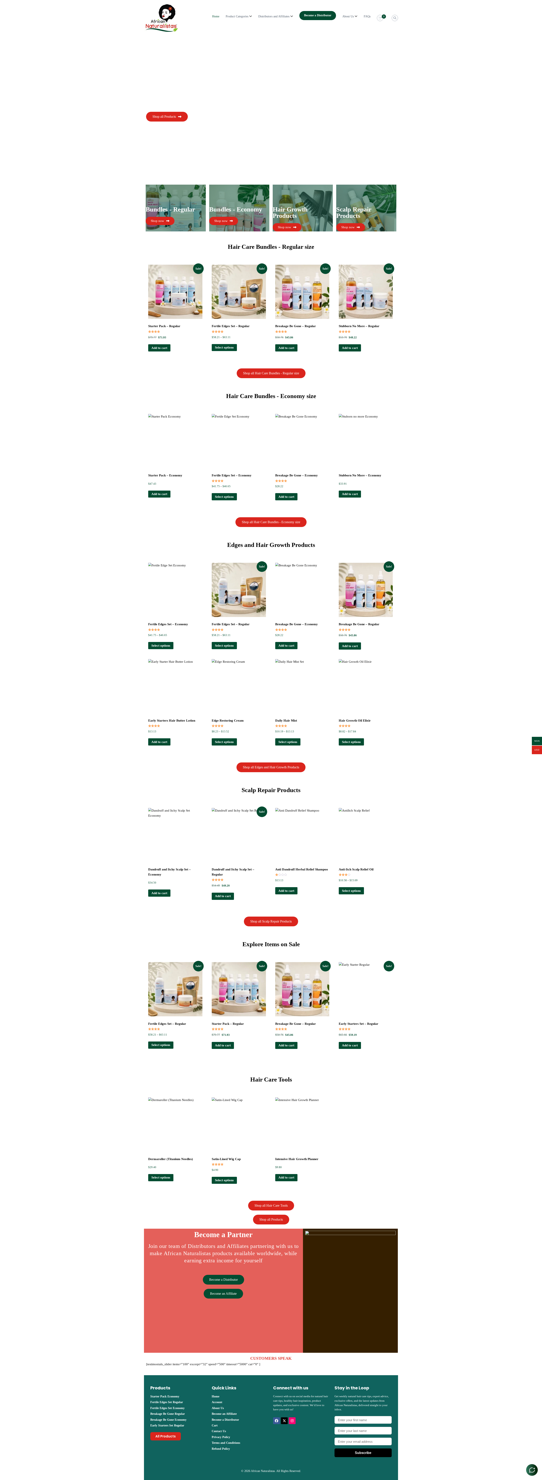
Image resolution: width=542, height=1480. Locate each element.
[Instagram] (292, 1420)
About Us (348, 16)
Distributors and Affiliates (273, 16)
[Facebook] (276, 1420)
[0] (380, 18)
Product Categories (237, 16)
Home (215, 16)
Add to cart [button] (159, 348)
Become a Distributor (317, 15)
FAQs (367, 16)
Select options (224, 347)
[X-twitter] (284, 1420)
